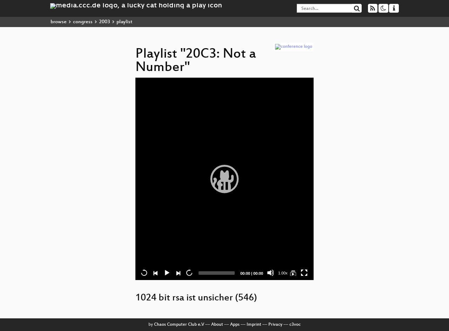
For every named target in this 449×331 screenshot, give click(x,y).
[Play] (224, 178)
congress (83, 22)
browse (59, 22)
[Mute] (270, 273)
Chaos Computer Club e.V (179, 324)
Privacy (275, 324)
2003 (104, 22)
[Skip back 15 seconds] (144, 273)
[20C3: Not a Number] (293, 273)
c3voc (295, 324)
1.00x (283, 273)
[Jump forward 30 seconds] (189, 273)
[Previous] (155, 273)
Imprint (254, 324)
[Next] (178, 273)
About (217, 324)
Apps (235, 324)
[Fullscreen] (304, 273)
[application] (224, 179)
